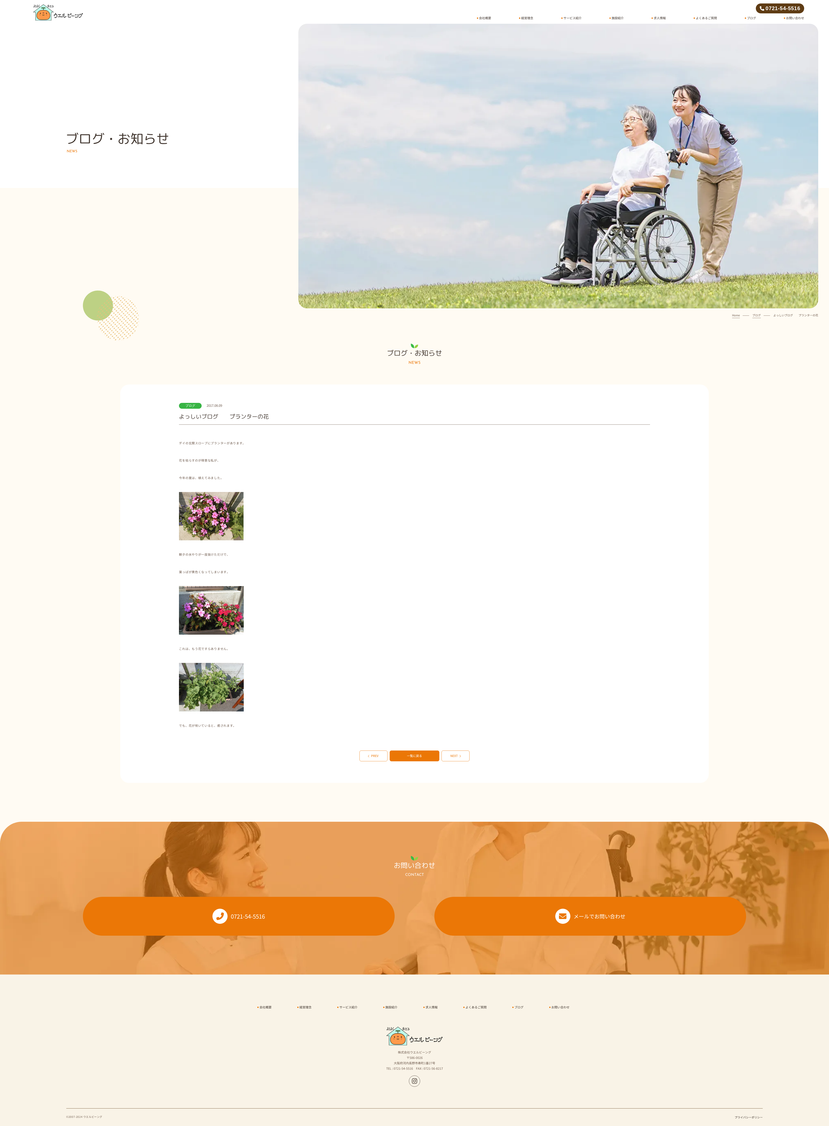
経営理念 (527, 18)
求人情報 (660, 18)
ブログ (751, 18)
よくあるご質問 (706, 18)
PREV (374, 756)
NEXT (454, 756)
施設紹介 (618, 18)
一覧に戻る (414, 756)
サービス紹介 (572, 18)
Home (736, 315)
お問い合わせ (795, 18)
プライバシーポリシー (749, 1117)
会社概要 (485, 18)
